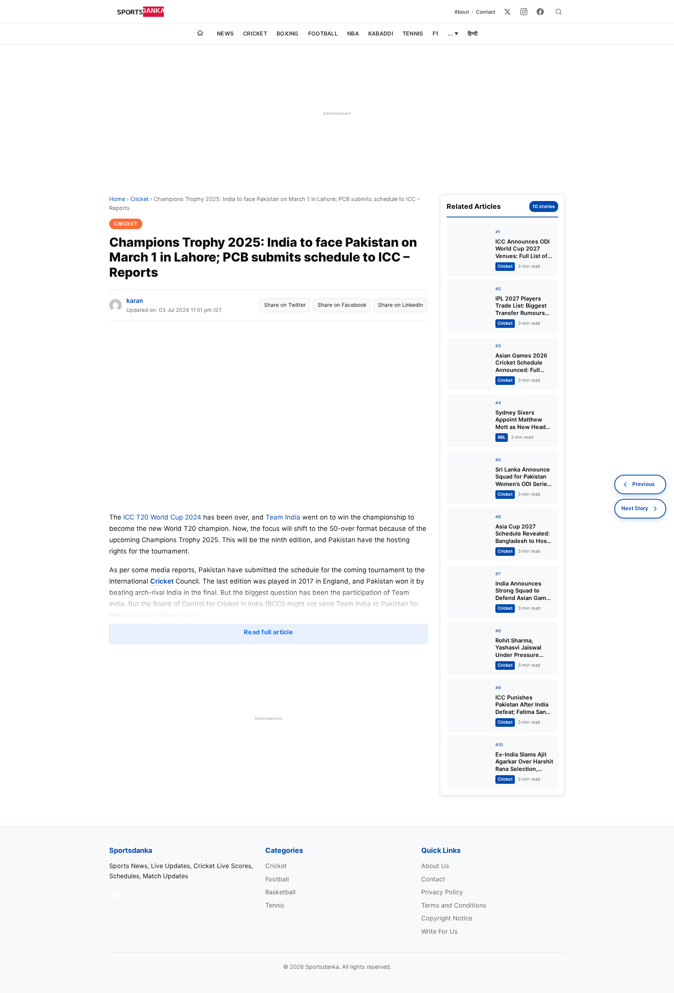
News (225, 33)
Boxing (288, 33)
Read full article (268, 632)
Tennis (413, 33)
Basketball (280, 892)
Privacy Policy (442, 892)
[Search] (558, 11)
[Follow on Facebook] (157, 895)
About (461, 12)
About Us (435, 866)
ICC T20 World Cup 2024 (162, 517)
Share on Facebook (341, 305)
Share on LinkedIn (400, 305)
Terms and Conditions (453, 905)
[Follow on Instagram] (137, 895)
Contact (485, 12)
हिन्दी (472, 33)
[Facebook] (540, 12)
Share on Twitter (285, 305)
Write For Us (439, 931)
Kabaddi (380, 33)
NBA (353, 33)
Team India (283, 517)
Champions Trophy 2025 (159, 615)
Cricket (255, 33)
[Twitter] (507, 12)
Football (323, 33)
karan (134, 300)
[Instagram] (524, 12)
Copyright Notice (446, 918)
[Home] (200, 34)
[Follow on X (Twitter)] (117, 895)
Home (117, 199)
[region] (337, 113)
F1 (436, 33)
